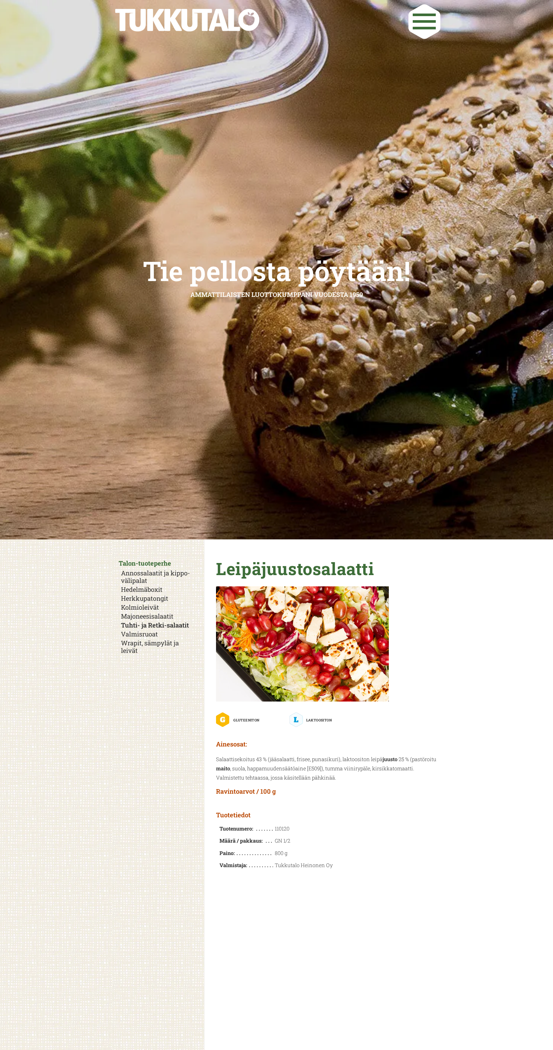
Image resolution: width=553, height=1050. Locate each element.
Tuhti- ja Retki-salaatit (155, 625)
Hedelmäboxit (141, 589)
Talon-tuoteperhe (145, 563)
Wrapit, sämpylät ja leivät (150, 646)
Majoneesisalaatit (147, 616)
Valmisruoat (139, 634)
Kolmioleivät (140, 607)
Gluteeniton (246, 720)
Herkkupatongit (144, 598)
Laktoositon (319, 720)
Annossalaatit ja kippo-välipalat (155, 576)
